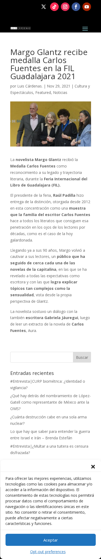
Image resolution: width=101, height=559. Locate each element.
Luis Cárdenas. (30, 86)
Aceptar (50, 540)
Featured (43, 92)
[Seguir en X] (43, 6)
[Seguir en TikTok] (54, 6)
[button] (93, 466)
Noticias (60, 92)
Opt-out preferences (48, 551)
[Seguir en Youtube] (86, 6)
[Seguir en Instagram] (65, 6)
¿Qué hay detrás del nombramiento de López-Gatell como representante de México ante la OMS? (50, 402)
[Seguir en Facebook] (76, 6)
